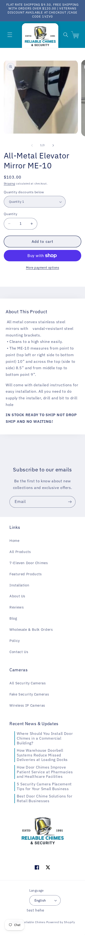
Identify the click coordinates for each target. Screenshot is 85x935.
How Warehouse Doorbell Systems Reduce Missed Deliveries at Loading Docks (42, 755)
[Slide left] (32, 145)
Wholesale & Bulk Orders (31, 629)
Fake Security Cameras (29, 694)
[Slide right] (53, 145)
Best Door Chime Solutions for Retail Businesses (44, 798)
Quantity (10, 214)
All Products (20, 551)
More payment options (42, 267)
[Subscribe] (69, 502)
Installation (19, 585)
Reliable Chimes (33, 922)
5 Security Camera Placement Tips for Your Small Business (44, 786)
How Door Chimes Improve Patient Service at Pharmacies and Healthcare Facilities (45, 772)
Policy (14, 640)
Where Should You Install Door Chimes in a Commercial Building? (45, 738)
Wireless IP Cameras (27, 705)
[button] (9, 34)
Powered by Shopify (60, 922)
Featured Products (25, 574)
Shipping (9, 183)
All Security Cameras (27, 683)
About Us (17, 596)
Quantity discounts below (24, 192)
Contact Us (18, 651)
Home (14, 540)
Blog (13, 618)
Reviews (16, 607)
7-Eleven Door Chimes (28, 563)
